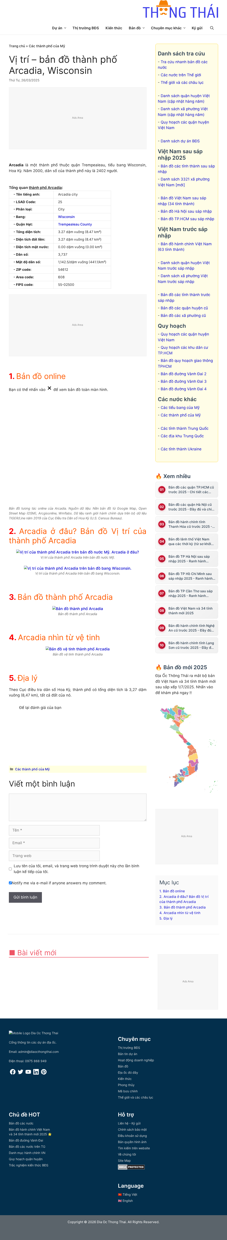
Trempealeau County (75, 224)
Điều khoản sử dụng (132, 1136)
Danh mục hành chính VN (27, 1153)
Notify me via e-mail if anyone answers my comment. (59, 883)
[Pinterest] (44, 1073)
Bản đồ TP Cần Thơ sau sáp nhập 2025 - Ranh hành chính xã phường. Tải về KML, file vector (191, 593)
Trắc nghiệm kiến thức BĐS (28, 1165)
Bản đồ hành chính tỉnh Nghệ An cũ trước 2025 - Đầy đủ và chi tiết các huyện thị (191, 628)
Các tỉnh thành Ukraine (181, 449)
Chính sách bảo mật (132, 1129)
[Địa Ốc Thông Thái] (180, 9)
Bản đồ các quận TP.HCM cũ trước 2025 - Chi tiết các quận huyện (191, 489)
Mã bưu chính (128, 1091)
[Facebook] (13, 1073)
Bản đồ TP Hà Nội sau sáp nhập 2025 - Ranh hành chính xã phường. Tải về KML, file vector (191, 558)
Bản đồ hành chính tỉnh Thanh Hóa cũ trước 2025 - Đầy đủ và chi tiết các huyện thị (191, 524)
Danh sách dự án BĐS (180, 141)
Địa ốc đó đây (128, 1072)
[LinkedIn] (36, 1073)
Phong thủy (126, 1085)
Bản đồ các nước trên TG (27, 1146)
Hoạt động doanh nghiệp (136, 1060)
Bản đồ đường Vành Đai (26, 1140)
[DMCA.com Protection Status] (131, 1168)
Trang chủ (17, 46)
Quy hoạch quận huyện (26, 1159)
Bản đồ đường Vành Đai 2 (183, 374)
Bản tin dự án (127, 1054)
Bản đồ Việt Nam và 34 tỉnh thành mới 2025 (190, 610)
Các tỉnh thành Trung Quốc (184, 428)
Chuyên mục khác (166, 28)
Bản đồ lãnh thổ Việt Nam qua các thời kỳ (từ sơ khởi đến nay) (189, 541)
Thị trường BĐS (85, 28)
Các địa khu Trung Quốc (182, 436)
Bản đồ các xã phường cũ (183, 315)
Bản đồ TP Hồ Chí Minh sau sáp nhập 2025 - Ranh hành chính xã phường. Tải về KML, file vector (191, 576)
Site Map (124, 1160)
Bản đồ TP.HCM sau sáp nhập (187, 219)
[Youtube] (28, 1073)
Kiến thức (114, 28)
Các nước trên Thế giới (181, 75)
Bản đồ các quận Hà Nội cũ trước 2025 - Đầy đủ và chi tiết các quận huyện (190, 507)
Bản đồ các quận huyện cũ (184, 308)
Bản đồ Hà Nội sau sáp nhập (186, 211)
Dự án (57, 28)
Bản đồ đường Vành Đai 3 (184, 381)
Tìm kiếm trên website (134, 1148)
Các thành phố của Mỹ (47, 46)
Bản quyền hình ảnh (132, 1142)
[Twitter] (20, 1073)
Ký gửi (197, 28)
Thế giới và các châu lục (182, 82)
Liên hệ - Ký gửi (129, 1123)
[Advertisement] (78, 118)
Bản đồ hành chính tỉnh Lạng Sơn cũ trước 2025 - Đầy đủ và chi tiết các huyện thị (191, 645)
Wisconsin (66, 217)
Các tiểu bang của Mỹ (180, 407)
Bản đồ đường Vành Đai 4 (184, 389)
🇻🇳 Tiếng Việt (127, 1194)
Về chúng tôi (127, 1154)
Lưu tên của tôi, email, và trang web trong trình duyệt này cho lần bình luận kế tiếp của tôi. (76, 869)
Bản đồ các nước (21, 1123)
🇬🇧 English (125, 1201)
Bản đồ (135, 28)
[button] (212, 28)
